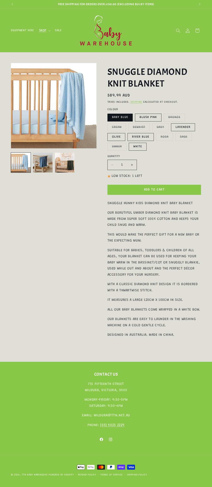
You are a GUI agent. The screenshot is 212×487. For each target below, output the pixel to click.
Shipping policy (137, 475)
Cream (119, 128)
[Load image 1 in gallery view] (21, 163)
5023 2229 (116, 425)
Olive (116, 136)
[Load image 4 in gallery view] (43, 163)
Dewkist (141, 128)
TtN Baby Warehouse (35, 475)
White (137, 146)
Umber (119, 148)
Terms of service (111, 475)
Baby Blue (120, 117)
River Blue (140, 136)
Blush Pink (148, 117)
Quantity (113, 156)
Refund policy (87, 475)
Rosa (167, 138)
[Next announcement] (199, 4)
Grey (163, 128)
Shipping (136, 102)
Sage (186, 138)
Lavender (183, 127)
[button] (44, 30)
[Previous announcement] (12, 4)
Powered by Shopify (61, 475)
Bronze (176, 118)
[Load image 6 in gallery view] (65, 163)
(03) (104, 425)
